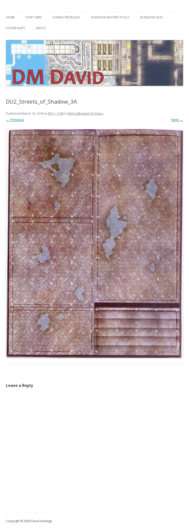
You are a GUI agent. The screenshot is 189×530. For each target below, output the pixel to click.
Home (10, 17)
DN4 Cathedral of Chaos (85, 113)
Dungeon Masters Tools (110, 17)
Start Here (33, 17)
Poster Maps (15, 28)
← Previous (15, 119)
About (41, 28)
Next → (177, 119)
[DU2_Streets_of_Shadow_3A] (94, 243)
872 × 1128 (55, 113)
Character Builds (66, 17)
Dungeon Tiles (151, 17)
